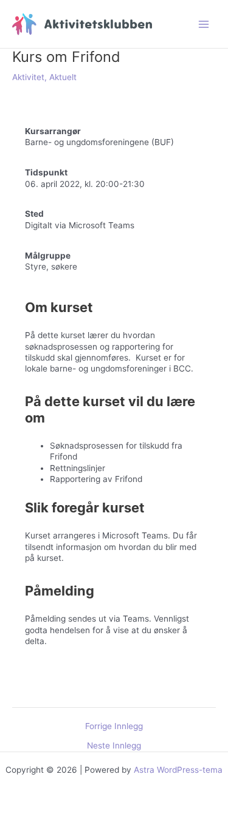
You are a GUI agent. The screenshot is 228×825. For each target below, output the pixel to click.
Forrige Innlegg (114, 726)
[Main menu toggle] (204, 24)
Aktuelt (63, 77)
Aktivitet (28, 77)
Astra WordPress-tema (178, 770)
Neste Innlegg (114, 746)
